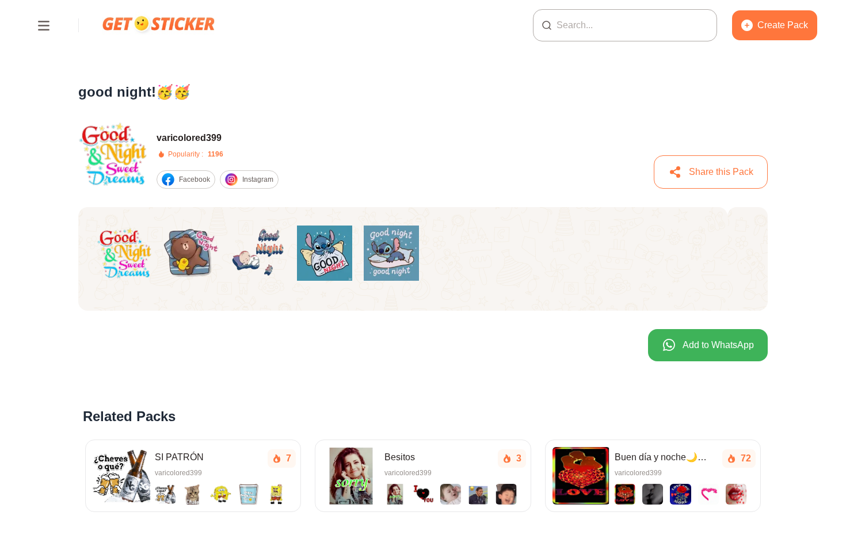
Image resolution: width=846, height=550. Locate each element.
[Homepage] (159, 25)
